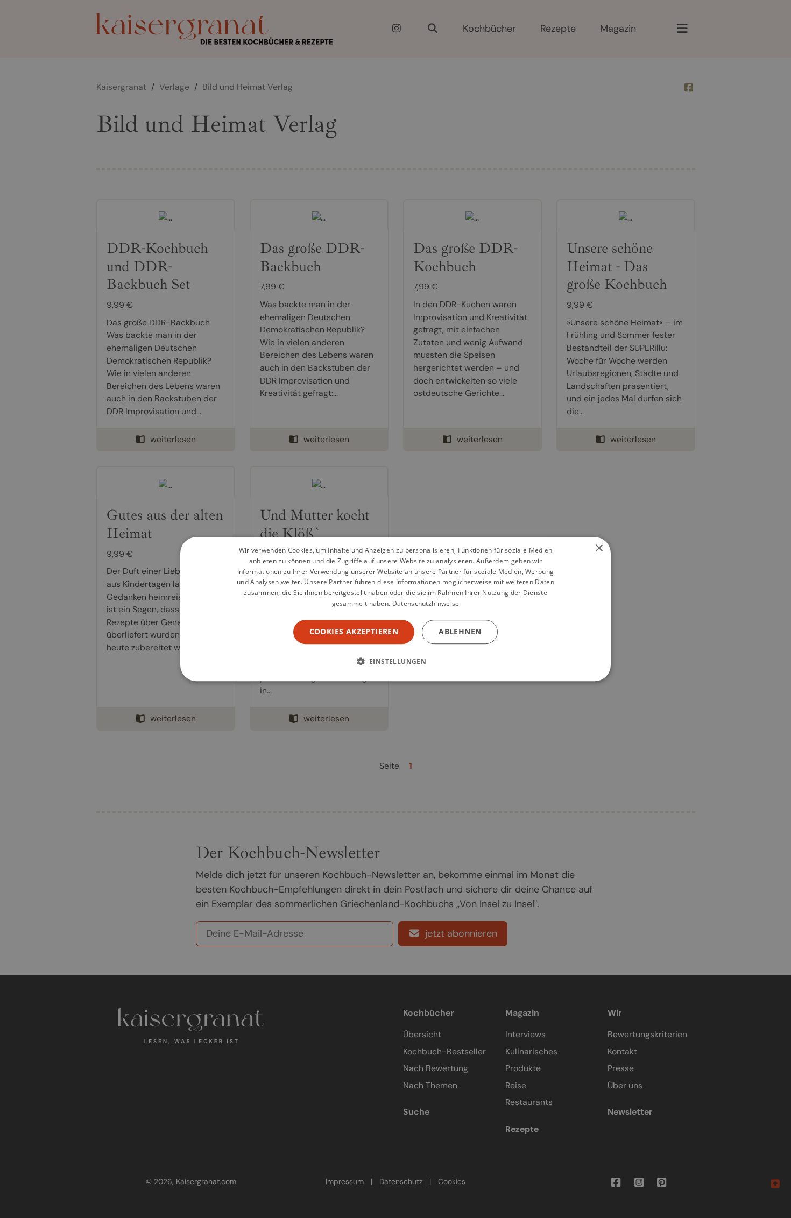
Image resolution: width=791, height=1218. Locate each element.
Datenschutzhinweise (426, 603)
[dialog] (395, 609)
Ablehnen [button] (460, 631)
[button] (396, 661)
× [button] (599, 548)
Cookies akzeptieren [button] (354, 631)
